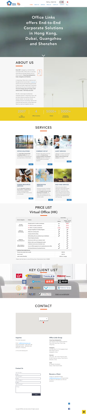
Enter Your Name (18, 372)
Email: (17, 343)
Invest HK (33, 82)
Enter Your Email (19, 376)
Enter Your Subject (19, 380)
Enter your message (19, 384)
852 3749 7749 (29, 344)
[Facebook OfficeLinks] (69, 409)
